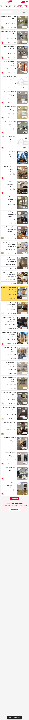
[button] (18, 6)
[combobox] (6, 12)
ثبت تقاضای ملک (14, 509)
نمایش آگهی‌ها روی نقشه (14, 717)
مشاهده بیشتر (14, 498)
